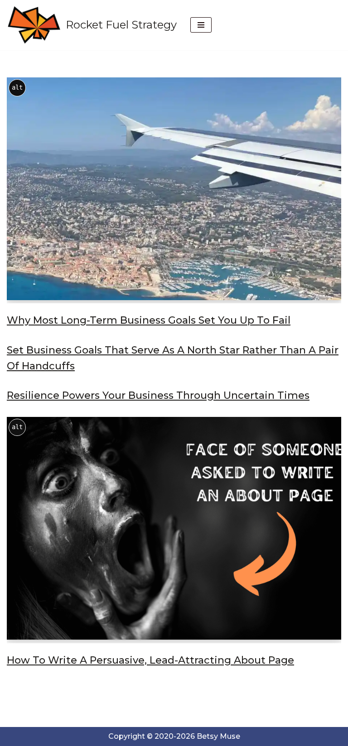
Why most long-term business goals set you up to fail (148, 320)
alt (17, 87)
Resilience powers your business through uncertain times (158, 395)
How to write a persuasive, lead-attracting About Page (150, 660)
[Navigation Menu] (201, 25)
